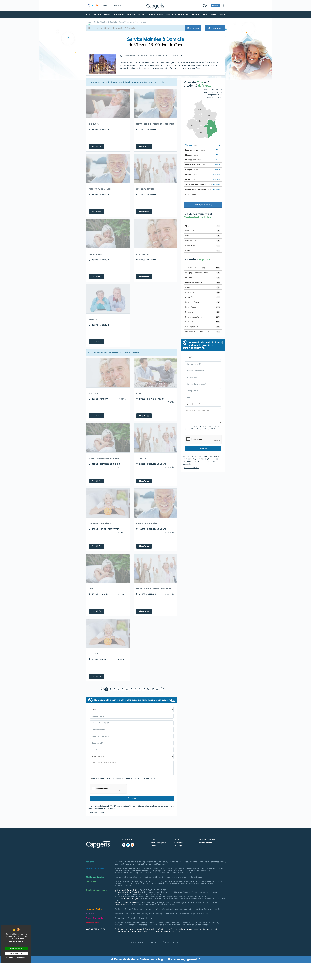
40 (157, 689)
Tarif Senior (136, 913)
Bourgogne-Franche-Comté (202, 272)
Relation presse (205, 842)
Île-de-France (202, 307)
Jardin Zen (203, 913)
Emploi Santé (121, 918)
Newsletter (117, 5)
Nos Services (120, 924)
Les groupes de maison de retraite (166, 870)
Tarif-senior (154, 931)
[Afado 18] (108, 298)
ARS (117, 881)
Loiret (202, 250)
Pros (213, 14)
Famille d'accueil (191, 870)
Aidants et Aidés (176, 862)
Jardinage (159, 902)
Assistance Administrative (136, 896)
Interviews (136, 862)
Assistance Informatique (161, 896)
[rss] (97, 5)
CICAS (163, 890)
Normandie (202, 312)
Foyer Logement (174, 868)
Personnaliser (16, 953)
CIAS (137, 883)
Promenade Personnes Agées (197, 898)
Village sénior (138, 909)
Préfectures (201, 881)
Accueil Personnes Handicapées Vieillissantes (204, 868)
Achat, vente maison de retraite (179, 924)
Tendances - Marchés (137, 924)
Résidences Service (95, 877)
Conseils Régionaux (161, 881)
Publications (142, 864)
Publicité (178, 845)
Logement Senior (155, 14)
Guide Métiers (145, 918)
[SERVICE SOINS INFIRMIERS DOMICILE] (108, 437)
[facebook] (88, 5)
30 (153, 689)
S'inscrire (215, 5)
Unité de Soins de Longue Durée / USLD (132, 870)
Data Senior (161, 864)
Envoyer (132, 798)
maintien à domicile (205, 62)
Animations (205, 870)
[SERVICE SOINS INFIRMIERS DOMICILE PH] (155, 568)
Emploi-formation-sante (125, 931)
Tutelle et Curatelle (123, 885)
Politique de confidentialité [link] (16, 957)
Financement (170, 922)
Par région (119, 877)
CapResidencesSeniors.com (157, 929)
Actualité (90, 862)
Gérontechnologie (156, 924)
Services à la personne (177, 14)
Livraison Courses (182, 892)
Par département (133, 877)
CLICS (143, 883)
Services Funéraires (167, 904)
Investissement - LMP (187, 922)
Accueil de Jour (159, 868)
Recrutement (133, 922)
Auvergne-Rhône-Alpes (202, 268)
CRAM (118, 883)
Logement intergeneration (191, 909)
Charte (153, 845)
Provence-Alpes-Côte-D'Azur (202, 331)
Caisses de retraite (178, 883)
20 (148, 689)
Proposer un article (206, 839)
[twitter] (92, 5)
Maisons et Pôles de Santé (172, 931)
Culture (152, 864)
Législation (140, 872)
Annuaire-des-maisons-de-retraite (203, 929)
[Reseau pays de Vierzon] (108, 168)
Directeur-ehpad (178, 929)
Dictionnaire (164, 872)
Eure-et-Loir (202, 231)
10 (144, 689)
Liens (205, 14)
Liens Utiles (91, 881)
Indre (202, 235)
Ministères (124, 881)
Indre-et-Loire (202, 240)
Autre (188, 872)
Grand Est (202, 297)
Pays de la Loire (202, 327)
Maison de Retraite (123, 868)
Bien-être (195, 14)
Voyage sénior (162, 913)
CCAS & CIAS (146, 890)
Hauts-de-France (202, 302)
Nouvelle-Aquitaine (202, 317)
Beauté (151, 913)
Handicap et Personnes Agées (211, 862)
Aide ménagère (149, 892)
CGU (152, 839)
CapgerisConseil (136, 929)
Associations (194, 883)
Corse (202, 287)
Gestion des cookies (172, 942)
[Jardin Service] (108, 233)
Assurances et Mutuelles (158, 883)
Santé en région (137, 881)
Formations (133, 918)
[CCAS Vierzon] (155, 233)
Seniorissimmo (121, 929)
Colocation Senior (170, 909)
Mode (144, 913)
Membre (206, 6)
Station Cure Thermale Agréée (184, 913)
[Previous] (102, 689)
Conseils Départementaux (183, 881)
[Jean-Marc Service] (155, 168)
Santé (132, 864)
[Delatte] (108, 568)
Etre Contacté (215, 28)
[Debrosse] (155, 372)
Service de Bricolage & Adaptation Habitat (185, 902)
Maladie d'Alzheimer (142, 868)
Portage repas (198, 892)
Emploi (222, 14)
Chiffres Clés (151, 872)
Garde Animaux (146, 902)
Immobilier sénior (153, 909)
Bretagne (202, 277)
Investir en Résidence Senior (154, 877)
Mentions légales (158, 842)
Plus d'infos (96, 146)
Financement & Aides (124, 872)
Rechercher (193, 28)
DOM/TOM (202, 292)
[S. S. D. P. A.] (108, 103)
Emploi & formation (95, 918)
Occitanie (202, 322)
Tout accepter (16, 948)
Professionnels (92, 923)
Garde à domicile (165, 892)
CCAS (131, 883)
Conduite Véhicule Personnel (170, 898)
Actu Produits (191, 862)
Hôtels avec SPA (122, 913)
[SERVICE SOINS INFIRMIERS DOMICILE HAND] (155, 103)
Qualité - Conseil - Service (151, 922)
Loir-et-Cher (202, 245)
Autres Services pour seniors (144, 904)
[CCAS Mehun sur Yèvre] (108, 503)
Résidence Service (135, 14)
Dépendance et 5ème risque (154, 862)
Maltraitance (207, 883)
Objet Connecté (202, 924)
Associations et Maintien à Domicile (189, 896)
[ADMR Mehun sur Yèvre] (155, 503)
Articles (126, 862)
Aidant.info (142, 931)
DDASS (218, 881)
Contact (106, 5)
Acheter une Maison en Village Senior (185, 877)
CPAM (124, 883)
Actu (88, 14)
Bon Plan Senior (122, 864)
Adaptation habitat (212, 909)
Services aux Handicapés (143, 894)
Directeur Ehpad (178, 872)
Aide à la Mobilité (148, 898)
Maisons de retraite (114, 14)
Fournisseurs (120, 922)
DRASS (210, 881)
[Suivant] (162, 689)
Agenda (97, 14)
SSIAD (159, 894)
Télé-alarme (211, 902)
